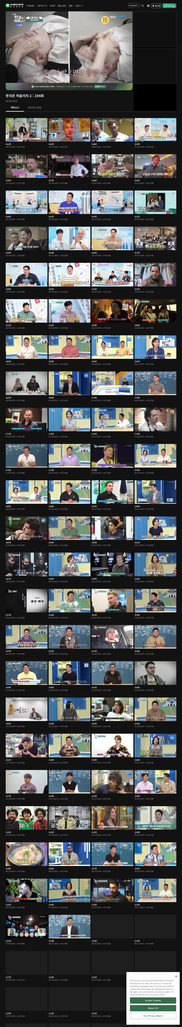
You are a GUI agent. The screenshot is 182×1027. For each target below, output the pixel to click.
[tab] (15, 108)
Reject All (153, 1008)
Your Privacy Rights (153, 1015)
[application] (69, 47)
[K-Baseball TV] (134, 5)
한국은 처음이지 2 (19, 95)
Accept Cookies (153, 1000)
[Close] (176, 976)
